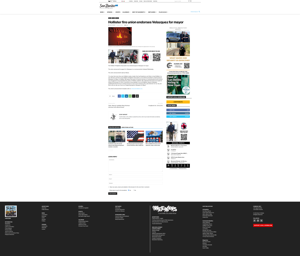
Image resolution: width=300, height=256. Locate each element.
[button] (196, 11)
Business (44, 216)
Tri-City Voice (206, 236)
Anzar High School (82, 214)
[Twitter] (122, 96)
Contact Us (7, 225)
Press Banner (206, 231)
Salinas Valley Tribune (208, 233)
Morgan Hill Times (207, 230)
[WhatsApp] (130, 96)
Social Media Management (158, 235)
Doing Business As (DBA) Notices (160, 221)
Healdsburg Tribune (207, 224)
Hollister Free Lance (207, 225)
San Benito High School (84, 216)
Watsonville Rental (119, 219)
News (110, 18)
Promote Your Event (83, 226)
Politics (117, 18)
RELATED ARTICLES (114, 127)
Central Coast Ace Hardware (122, 216)
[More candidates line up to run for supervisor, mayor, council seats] (154, 136)
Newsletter (7, 223)
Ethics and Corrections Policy (12, 233)
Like (188, 110)
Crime (113, 18)
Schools (44, 219)
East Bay (205, 246)
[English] (122, 1)
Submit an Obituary (120, 211)
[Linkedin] (126, 96)
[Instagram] (191, 1)
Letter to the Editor (9, 226)
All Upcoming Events (83, 221)
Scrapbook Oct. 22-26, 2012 (155, 105)
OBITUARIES (118, 206)
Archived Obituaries (120, 209)
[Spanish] (124, 1)
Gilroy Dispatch (206, 222)
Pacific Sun (205, 217)
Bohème (205, 243)
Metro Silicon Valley (207, 214)
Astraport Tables (119, 217)
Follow (187, 113)
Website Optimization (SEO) (158, 233)
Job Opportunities (257, 208)
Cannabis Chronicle (207, 244)
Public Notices (45, 209)
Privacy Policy (8, 229)
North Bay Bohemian (208, 215)
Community (44, 226)
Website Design (155, 230)
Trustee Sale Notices (157, 223)
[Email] (133, 96)
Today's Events (82, 223)
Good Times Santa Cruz (208, 212)
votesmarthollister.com (136, 88)
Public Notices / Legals (157, 218)
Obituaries (117, 208)
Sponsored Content (156, 236)
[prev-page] (109, 150)
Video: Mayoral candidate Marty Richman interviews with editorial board (119, 106)
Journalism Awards (258, 209)
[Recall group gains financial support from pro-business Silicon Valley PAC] (135, 136)
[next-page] (112, 150)
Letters (43, 229)
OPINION (44, 224)
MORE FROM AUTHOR (127, 127)
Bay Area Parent (206, 241)
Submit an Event (82, 224)
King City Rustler (207, 227)
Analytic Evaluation (156, 238)
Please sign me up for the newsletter (118, 190)
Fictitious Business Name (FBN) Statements (162, 220)
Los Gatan (205, 228)
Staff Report (112, 25)
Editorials (44, 227)
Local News (44, 214)
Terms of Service (9, 231)
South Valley (206, 248)
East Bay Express (207, 211)
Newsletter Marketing (157, 239)
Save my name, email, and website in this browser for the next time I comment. (130, 187)
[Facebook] (189, 1)
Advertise (44, 208)
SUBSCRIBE (8, 218)
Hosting (154, 232)
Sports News (81, 213)
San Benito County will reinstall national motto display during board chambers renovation (116, 145)
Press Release (8, 228)
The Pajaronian (206, 235)
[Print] (137, 96)
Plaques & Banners (9, 234)
